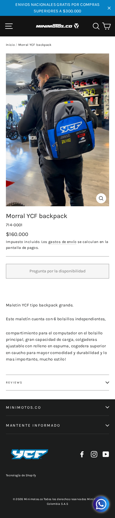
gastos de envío (62, 241)
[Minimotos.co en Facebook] (82, 454)
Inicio (10, 45)
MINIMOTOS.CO (23, 407)
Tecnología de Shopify (21, 475)
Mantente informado (33, 425)
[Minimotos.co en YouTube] (106, 454)
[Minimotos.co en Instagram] (94, 454)
